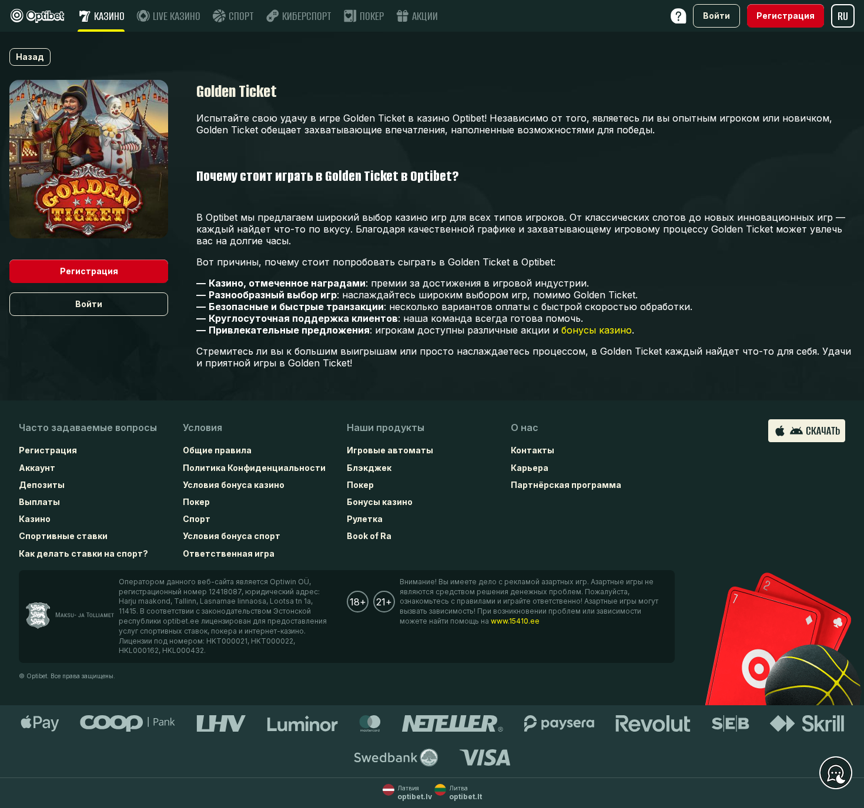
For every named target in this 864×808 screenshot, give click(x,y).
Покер (196, 502)
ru (843, 16)
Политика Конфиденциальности (254, 468)
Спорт (196, 519)
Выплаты (39, 502)
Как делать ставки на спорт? (83, 553)
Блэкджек (369, 468)
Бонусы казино (380, 502)
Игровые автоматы (390, 450)
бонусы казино (596, 330)
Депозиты (42, 485)
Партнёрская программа (566, 485)
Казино (35, 519)
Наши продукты (385, 427)
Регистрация (48, 450)
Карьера (529, 468)
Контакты (532, 450)
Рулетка (365, 519)
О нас (524, 427)
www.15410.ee (515, 621)
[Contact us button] (835, 773)
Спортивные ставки (63, 536)
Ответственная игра (228, 553)
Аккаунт (37, 468)
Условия (202, 427)
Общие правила (217, 450)
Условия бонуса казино (233, 485)
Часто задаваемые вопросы (88, 427)
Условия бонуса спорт (231, 536)
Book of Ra (369, 536)
